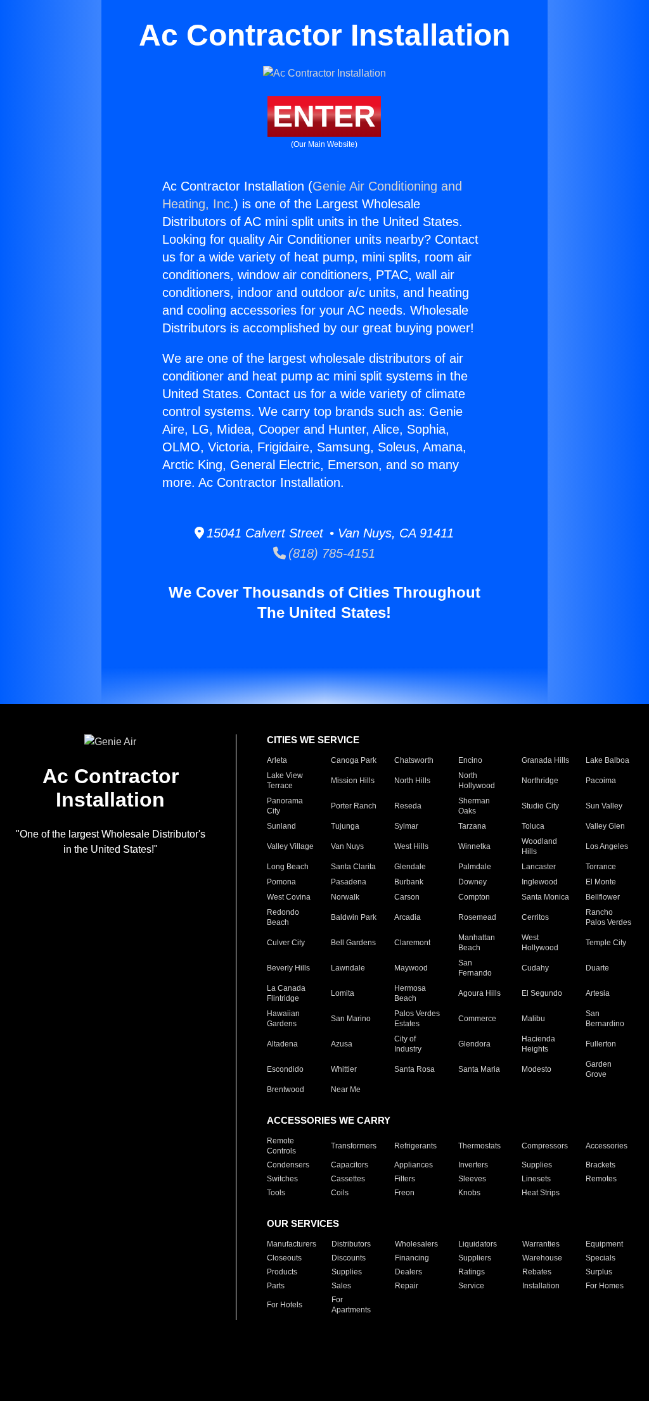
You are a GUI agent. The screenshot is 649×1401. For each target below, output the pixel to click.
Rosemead (477, 917)
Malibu (533, 1018)
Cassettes (348, 1178)
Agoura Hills (479, 993)
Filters (404, 1178)
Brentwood (285, 1089)
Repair (406, 1285)
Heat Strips (541, 1192)
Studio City (540, 805)
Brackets (600, 1164)
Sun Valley (604, 805)
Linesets (536, 1178)
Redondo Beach (283, 917)
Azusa (341, 1044)
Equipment (604, 1244)
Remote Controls (281, 1145)
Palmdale (474, 866)
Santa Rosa (414, 1069)
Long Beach (288, 866)
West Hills (411, 846)
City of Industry (407, 1043)
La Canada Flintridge (286, 993)
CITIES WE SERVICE (313, 739)
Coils (340, 1192)
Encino (470, 760)
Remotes (601, 1178)
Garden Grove (599, 1069)
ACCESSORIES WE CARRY (328, 1120)
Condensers (288, 1164)
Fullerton (601, 1044)
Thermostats (479, 1145)
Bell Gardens (353, 942)
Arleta (277, 760)
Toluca (533, 826)
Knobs (469, 1192)
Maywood (411, 968)
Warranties (541, 1244)
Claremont (412, 942)
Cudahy (535, 968)
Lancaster (539, 866)
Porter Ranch (353, 805)
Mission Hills (353, 780)
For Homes (605, 1285)
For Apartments (351, 1304)
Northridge (540, 780)
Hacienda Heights (538, 1043)
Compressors (545, 1145)
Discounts (348, 1257)
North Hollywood (476, 780)
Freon (404, 1192)
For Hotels (284, 1304)
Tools (276, 1192)
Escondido (285, 1069)
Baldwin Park (353, 917)
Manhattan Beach (476, 942)
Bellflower (603, 897)
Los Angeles (607, 846)
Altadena (282, 1044)
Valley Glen (605, 826)
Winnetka (474, 846)
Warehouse (542, 1257)
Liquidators (477, 1244)
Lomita (342, 993)
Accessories (606, 1145)
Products (282, 1271)
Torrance (601, 866)
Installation (541, 1285)
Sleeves (472, 1178)
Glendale (410, 866)
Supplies (537, 1164)
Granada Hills (545, 760)
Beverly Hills (288, 968)
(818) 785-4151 (330, 553)
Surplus (599, 1271)
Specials (600, 1257)
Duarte (597, 968)
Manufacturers (291, 1244)
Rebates (536, 1271)
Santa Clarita (353, 866)
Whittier (344, 1069)
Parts (276, 1285)
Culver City (286, 942)
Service (471, 1285)
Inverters (473, 1164)
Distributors (351, 1244)
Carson (407, 897)
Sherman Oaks (474, 805)
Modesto (536, 1069)
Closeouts (284, 1257)
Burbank (408, 881)
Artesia (598, 993)
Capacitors (349, 1164)
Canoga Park (353, 760)
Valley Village (290, 846)
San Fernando (475, 967)
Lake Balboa (607, 760)
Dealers (408, 1271)
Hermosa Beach (410, 993)
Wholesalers (416, 1244)
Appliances (413, 1164)
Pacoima (601, 780)
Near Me (346, 1089)
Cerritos (535, 917)
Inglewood (540, 881)
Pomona (281, 881)
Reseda (407, 805)
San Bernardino (605, 1018)
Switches (282, 1178)
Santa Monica (545, 897)
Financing (412, 1257)
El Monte (601, 881)
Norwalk (345, 897)
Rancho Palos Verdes (608, 917)
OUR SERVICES (303, 1223)
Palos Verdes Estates (417, 1018)
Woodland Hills (539, 846)
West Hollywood (540, 942)
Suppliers (474, 1257)
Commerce (477, 1018)
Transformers (353, 1145)
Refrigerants (415, 1145)
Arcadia (407, 917)
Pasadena (348, 881)
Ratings (471, 1271)
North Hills (412, 780)
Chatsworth (414, 760)
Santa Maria (479, 1069)
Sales (341, 1285)
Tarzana (472, 826)
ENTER (324, 116)
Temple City (606, 942)
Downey (472, 881)
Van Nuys (347, 846)
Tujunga (345, 826)
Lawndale (348, 968)
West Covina (289, 897)
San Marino (351, 1018)
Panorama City (285, 805)
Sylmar (406, 826)
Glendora (474, 1044)
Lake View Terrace (285, 780)
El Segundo (542, 993)
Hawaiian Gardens (283, 1018)
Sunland (281, 826)
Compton (474, 897)
